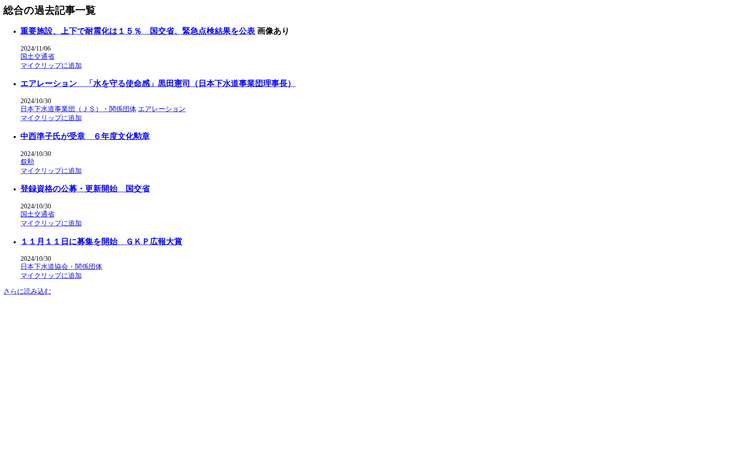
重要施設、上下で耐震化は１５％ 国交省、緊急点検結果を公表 (137, 30)
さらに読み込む (27, 291)
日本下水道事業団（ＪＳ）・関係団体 (78, 109)
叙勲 (27, 161)
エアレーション (162, 109)
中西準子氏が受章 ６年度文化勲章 (85, 136)
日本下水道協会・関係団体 (61, 266)
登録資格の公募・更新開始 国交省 (85, 188)
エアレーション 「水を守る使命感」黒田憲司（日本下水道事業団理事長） (158, 83)
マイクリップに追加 (51, 65)
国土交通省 (37, 56)
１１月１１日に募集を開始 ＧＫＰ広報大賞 (101, 241)
